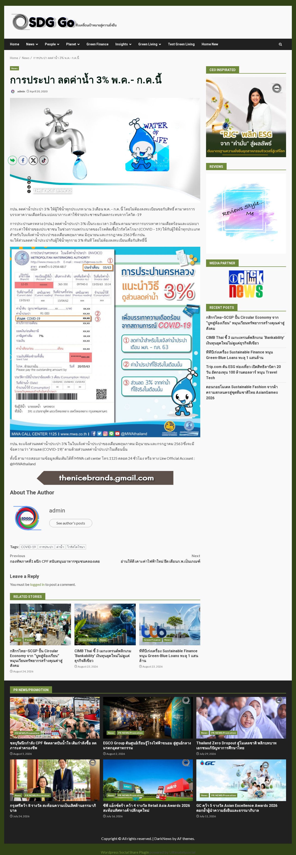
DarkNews (163, 838)
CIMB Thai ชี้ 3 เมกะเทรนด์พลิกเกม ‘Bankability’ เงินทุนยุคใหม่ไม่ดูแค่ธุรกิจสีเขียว (105, 624)
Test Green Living (181, 44)
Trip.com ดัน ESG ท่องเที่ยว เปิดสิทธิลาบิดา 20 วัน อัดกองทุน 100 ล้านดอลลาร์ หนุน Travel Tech (243, 372)
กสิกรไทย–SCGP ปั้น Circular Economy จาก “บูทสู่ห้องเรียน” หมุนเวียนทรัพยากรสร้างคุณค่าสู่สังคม (245, 323)
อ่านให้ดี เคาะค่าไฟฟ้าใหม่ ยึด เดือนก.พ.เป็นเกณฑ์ (160, 558)
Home (14, 44)
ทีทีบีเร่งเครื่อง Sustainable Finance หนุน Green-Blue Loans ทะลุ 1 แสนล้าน (169, 624)
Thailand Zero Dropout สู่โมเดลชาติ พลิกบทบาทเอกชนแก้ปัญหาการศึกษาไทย (241, 718)
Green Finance (97, 44)
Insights (121, 44)
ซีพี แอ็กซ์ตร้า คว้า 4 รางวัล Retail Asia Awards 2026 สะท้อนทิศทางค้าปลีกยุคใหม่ (148, 780)
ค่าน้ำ (60, 547)
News (30, 44)
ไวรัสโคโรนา (76, 547)
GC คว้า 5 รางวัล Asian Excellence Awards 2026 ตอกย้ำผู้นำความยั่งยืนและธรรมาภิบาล (241, 780)
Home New (210, 44)
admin (21, 91)
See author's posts (70, 523)
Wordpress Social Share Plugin (125, 852)
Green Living (147, 44)
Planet (71, 44)
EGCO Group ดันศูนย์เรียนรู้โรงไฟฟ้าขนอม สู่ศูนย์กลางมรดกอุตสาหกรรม (148, 718)
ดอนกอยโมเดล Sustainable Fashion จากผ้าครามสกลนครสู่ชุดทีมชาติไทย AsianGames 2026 (242, 392)
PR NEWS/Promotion (130, 732)
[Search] (280, 44)
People (50, 44)
